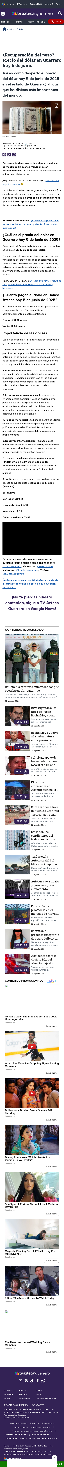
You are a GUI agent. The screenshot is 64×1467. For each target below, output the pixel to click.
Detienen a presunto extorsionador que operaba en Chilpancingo (32, 688)
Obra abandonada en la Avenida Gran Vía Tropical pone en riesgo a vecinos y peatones (45, 814)
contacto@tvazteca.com (43, 1409)
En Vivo (58, 22)
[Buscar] (60, 13)
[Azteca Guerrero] (32, 13)
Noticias (5, 22)
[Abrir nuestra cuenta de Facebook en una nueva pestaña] (37, 1380)
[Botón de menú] (3, 14)
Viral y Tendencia (36, 22)
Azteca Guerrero (11, 566)
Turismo (18, 22)
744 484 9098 (39, 1412)
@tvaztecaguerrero (27, 570)
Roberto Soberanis (23, 148)
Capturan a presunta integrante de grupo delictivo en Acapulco (45, 936)
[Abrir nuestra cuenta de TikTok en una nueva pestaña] (32, 1380)
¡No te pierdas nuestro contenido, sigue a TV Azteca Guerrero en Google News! (32, 603)
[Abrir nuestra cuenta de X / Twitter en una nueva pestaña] (21, 1380)
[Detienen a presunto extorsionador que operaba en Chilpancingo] (32, 658)
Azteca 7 (48, 4)
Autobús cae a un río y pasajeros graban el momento (45, 885)
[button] (54, 1457)
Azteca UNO (36, 4)
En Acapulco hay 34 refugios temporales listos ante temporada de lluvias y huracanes (31, 284)
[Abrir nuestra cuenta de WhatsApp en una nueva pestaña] (43, 1380)
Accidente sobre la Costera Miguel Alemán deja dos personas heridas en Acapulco (45, 963)
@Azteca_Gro (45, 566)
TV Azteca (22, 4)
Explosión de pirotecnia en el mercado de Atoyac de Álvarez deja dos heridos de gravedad (45, 913)
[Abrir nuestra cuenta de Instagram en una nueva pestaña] (26, 1380)
